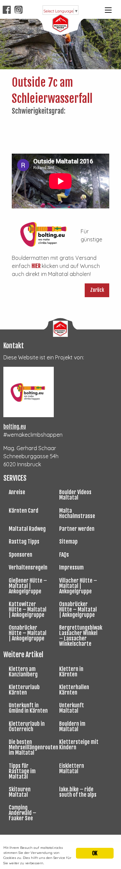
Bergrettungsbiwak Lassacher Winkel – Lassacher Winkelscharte (80, 635)
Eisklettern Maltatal (71, 768)
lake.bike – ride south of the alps (77, 792)
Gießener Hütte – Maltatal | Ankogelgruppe (28, 586)
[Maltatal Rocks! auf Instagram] (18, 9)
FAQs (64, 554)
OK (94, 853)
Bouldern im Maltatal (72, 726)
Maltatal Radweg (27, 528)
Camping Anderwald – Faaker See (22, 813)
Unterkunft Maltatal (71, 708)
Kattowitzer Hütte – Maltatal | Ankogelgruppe (27, 609)
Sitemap (68, 541)
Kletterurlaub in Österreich (27, 726)
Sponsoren (20, 554)
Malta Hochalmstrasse (77, 513)
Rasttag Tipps (24, 541)
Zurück (97, 290)
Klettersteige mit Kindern (78, 745)
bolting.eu (14, 426)
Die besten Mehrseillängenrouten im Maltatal (31, 747)
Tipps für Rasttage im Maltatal (22, 771)
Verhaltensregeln (28, 567)
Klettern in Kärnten (71, 672)
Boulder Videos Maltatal (75, 495)
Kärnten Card (23, 510)
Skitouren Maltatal (20, 792)
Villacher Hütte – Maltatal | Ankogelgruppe (78, 586)
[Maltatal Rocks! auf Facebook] (7, 9)
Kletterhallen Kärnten (74, 690)
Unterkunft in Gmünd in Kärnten (28, 708)
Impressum (71, 567)
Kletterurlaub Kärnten (24, 690)
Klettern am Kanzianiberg (23, 672)
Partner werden (76, 528)
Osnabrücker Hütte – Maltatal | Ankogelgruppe (78, 609)
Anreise (17, 492)
